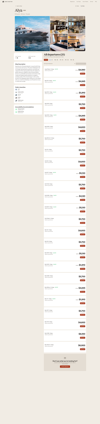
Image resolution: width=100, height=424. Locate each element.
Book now (82, 73)
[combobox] (81, 64)
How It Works (85, 1)
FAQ (96, 1)
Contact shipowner (65, 366)
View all (46, 59)
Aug (50, 59)
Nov (66, 59)
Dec (72, 59)
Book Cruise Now (9, 1)
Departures (72, 1)
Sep (56, 59)
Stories (91, 1)
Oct (61, 59)
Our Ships (79, 1)
